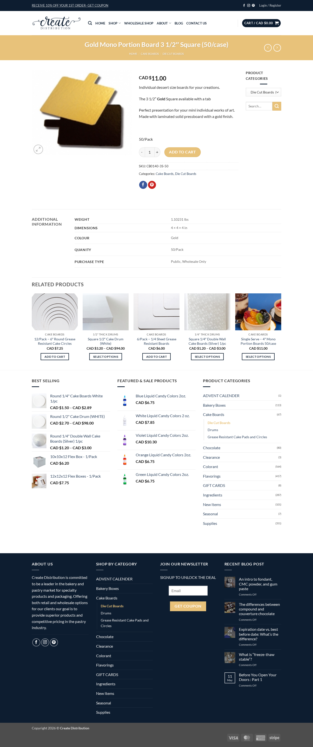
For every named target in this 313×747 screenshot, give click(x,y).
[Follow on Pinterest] (253, 5)
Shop (113, 23)
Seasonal (210, 513)
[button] (70, 5)
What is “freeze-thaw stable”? (256, 656)
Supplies (210, 523)
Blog (179, 23)
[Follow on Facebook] (244, 5)
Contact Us (196, 23)
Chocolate (211, 447)
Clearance (211, 457)
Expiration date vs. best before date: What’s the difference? (258, 634)
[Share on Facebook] (143, 185)
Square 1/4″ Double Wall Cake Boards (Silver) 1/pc (207, 341)
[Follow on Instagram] (248, 5)
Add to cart (182, 152)
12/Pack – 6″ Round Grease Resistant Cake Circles (54, 341)
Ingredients (212, 495)
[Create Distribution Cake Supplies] (56, 23)
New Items (212, 504)
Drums (213, 430)
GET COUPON (188, 606)
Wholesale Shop (139, 23)
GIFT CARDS (214, 485)
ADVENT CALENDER (221, 395)
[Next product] (268, 48)
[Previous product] (277, 48)
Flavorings (212, 476)
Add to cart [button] (55, 356)
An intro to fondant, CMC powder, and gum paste (258, 584)
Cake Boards (150, 53)
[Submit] (276, 106)
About (162, 23)
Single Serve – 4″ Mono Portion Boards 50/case (258, 341)
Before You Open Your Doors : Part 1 (258, 677)
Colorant (210, 466)
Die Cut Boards (173, 53)
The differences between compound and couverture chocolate (259, 609)
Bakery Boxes (214, 405)
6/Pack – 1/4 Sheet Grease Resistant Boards (156, 341)
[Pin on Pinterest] (152, 185)
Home (100, 23)
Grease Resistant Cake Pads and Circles (237, 437)
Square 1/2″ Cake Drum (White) (105, 341)
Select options (105, 356)
